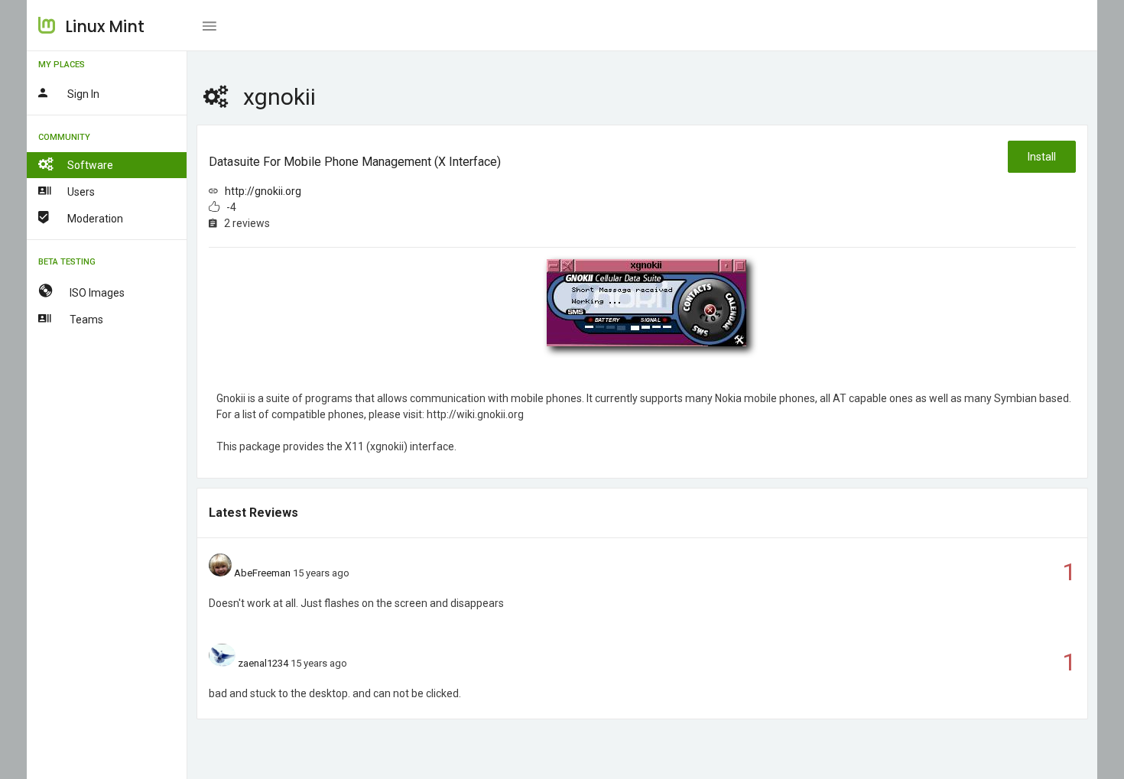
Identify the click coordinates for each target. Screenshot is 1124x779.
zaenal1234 (263, 663)
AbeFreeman (262, 573)
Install (1042, 157)
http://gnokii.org (263, 191)
